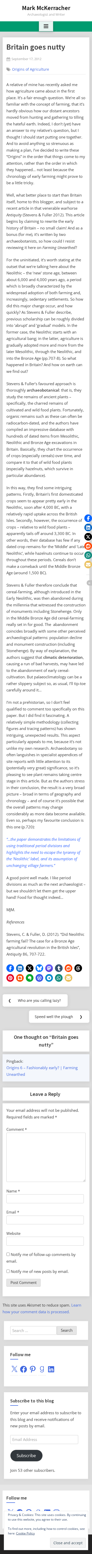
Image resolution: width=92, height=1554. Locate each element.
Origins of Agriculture (30, 69)
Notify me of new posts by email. (40, 1271)
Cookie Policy (25, 1533)
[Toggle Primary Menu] (46, 26)
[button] (10, 968)
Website (13, 1233)
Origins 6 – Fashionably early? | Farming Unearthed (42, 1071)
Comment (16, 1129)
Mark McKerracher (46, 8)
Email (12, 1212)
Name (13, 1191)
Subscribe (26, 1455)
